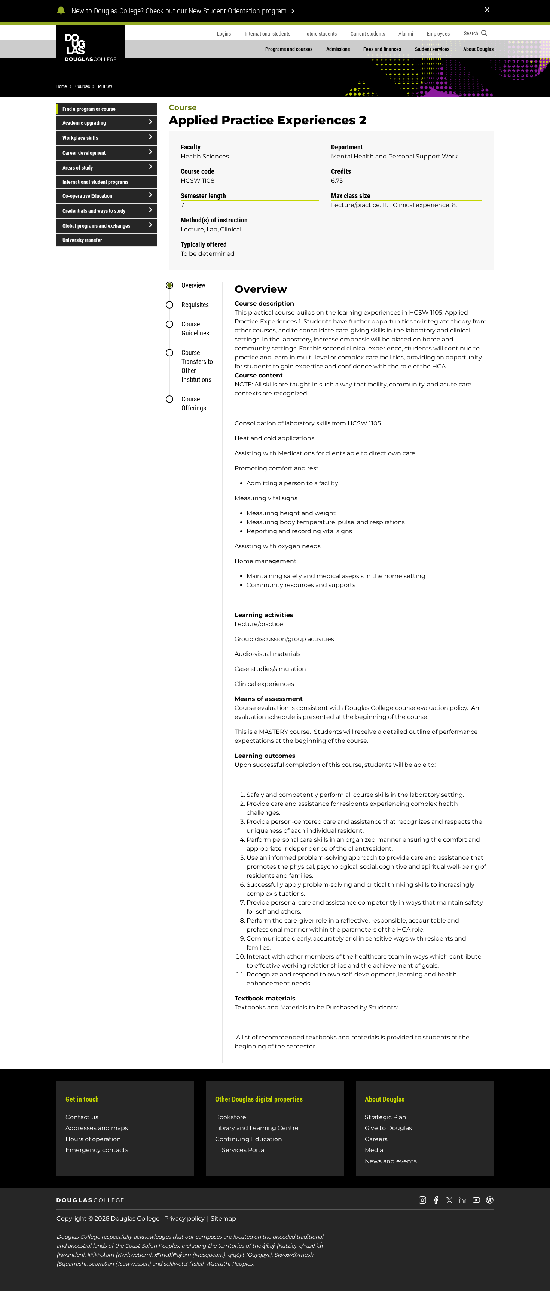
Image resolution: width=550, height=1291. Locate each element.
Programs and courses (288, 49)
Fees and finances (382, 49)
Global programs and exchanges (96, 226)
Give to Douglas (388, 1127)
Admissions (338, 49)
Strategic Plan (385, 1117)
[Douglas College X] (449, 1202)
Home (61, 86)
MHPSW (105, 86)
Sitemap (223, 1218)
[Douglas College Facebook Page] (436, 1203)
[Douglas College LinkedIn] (463, 1203)
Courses (82, 86)
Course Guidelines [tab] (195, 328)
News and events (391, 1161)
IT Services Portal (240, 1150)
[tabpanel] (358, 672)
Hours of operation (93, 1139)
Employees (438, 34)
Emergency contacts (96, 1150)
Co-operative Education (87, 196)
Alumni (405, 34)
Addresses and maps (96, 1127)
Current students (368, 34)
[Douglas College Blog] (490, 1203)
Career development (84, 153)
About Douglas (478, 49)
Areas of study (77, 168)
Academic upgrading (84, 123)
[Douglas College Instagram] (422, 1203)
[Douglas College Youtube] (476, 1203)
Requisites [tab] (195, 305)
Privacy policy (184, 1218)
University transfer (82, 240)
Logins (224, 34)
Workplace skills (80, 138)
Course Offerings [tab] (193, 403)
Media (374, 1150)
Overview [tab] (193, 285)
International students (267, 34)
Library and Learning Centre (257, 1127)
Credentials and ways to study (93, 211)
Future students (320, 34)
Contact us (81, 1117)
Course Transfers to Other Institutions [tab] (197, 366)
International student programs (95, 182)
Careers (376, 1139)
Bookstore (230, 1117)
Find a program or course (89, 109)
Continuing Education (248, 1139)
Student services (432, 49)
